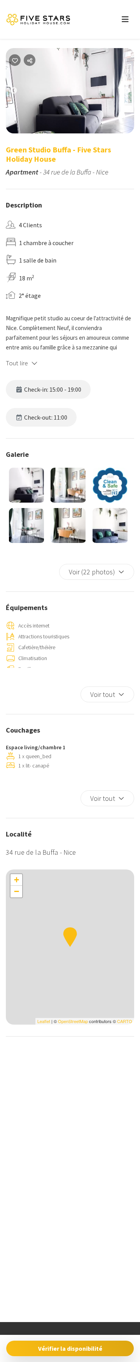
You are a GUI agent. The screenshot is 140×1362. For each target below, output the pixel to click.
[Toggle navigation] (125, 19)
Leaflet (43, 1021)
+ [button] (16, 880)
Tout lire (17, 363)
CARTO (124, 1021)
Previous (19, 92)
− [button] (16, 891)
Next (132, 92)
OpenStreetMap (73, 1021)
